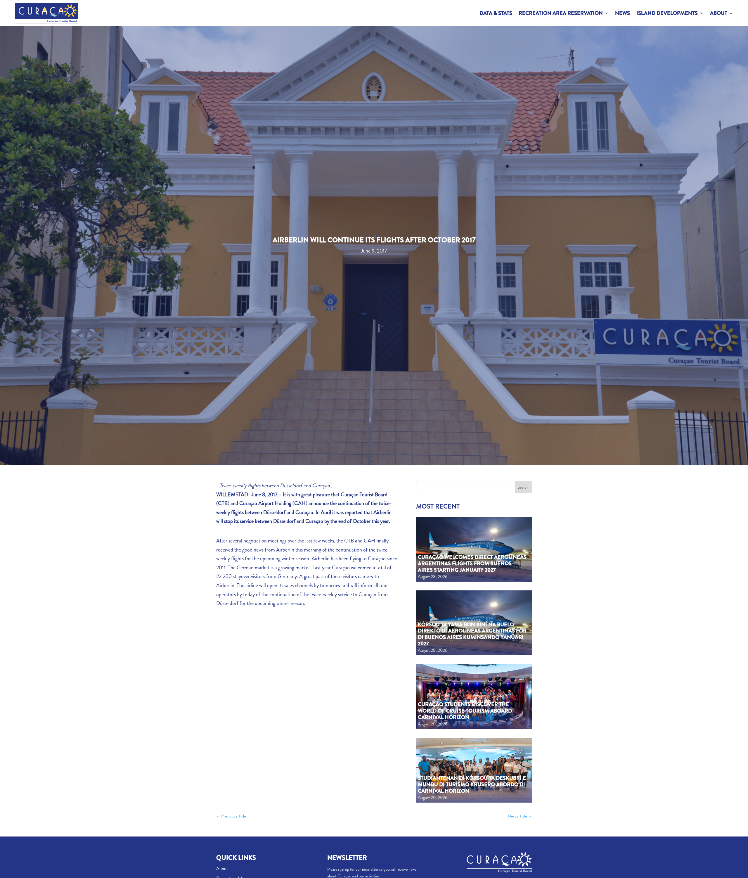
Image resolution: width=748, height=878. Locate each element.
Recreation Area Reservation (561, 13)
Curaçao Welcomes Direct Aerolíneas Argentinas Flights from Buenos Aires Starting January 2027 (472, 563)
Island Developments (667, 13)
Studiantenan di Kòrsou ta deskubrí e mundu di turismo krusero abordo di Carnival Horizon (472, 784)
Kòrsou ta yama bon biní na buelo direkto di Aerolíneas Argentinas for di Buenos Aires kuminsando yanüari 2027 (472, 634)
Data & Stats (495, 13)
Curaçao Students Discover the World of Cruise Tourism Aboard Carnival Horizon (465, 711)
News (622, 13)
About (718, 13)
